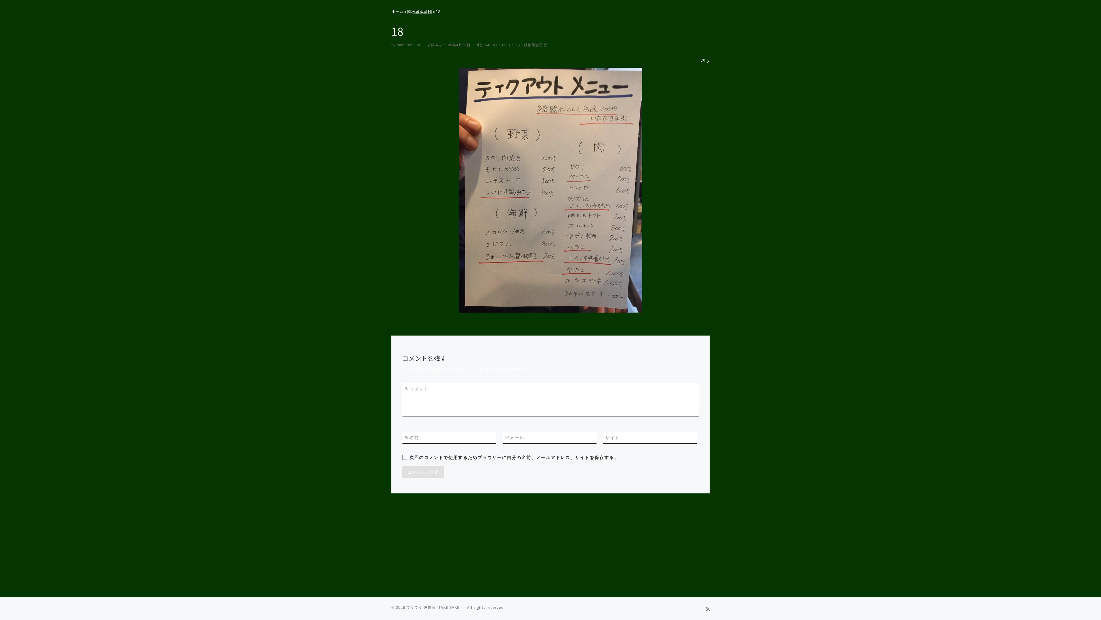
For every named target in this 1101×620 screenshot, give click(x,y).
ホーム (397, 11)
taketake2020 (409, 45)
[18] (550, 190)
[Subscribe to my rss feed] (708, 609)
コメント (417, 388)
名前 (412, 437)
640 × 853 (493, 45)
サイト (612, 437)
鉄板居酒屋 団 (419, 11)
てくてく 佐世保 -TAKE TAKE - (434, 607)
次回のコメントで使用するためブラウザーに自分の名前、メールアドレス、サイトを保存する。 (514, 457)
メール (514, 437)
